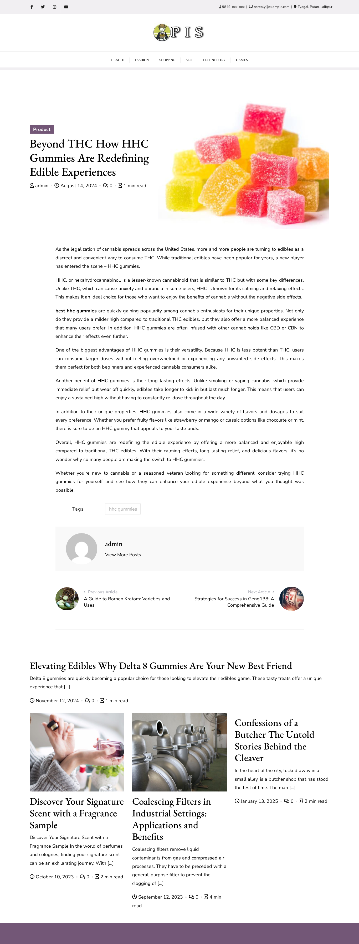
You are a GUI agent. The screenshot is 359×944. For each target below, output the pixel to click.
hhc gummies (123, 509)
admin (42, 185)
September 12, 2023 (160, 897)
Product (41, 129)
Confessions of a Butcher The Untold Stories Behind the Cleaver (275, 740)
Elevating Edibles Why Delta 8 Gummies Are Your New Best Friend (161, 665)
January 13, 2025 (259, 801)
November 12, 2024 (57, 700)
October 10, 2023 (54, 877)
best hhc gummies (76, 311)
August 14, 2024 (78, 185)
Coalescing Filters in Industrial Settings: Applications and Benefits (171, 819)
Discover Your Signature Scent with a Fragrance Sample (77, 813)
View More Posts (123, 555)
